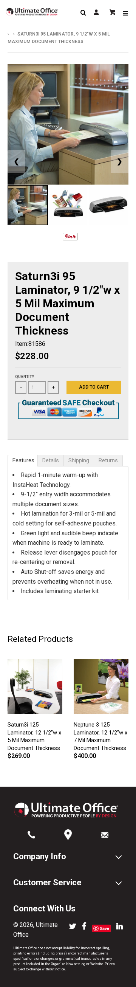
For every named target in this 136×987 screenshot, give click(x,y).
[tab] (23, 460)
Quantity (24, 377)
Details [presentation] (50, 460)
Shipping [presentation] (78, 460)
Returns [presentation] (108, 460)
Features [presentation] (23, 460)
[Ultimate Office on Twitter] (72, 927)
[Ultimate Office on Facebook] (84, 927)
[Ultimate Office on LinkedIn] (119, 927)
